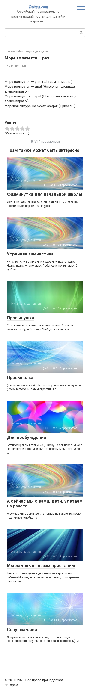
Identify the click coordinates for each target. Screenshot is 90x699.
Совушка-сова (22, 629)
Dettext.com (38, 6)
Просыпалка (20, 377)
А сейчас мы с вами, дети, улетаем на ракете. (45, 503)
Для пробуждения (26, 437)
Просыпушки (20, 317)
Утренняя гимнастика (30, 254)
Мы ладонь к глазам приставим (41, 565)
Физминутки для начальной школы (44, 194)
